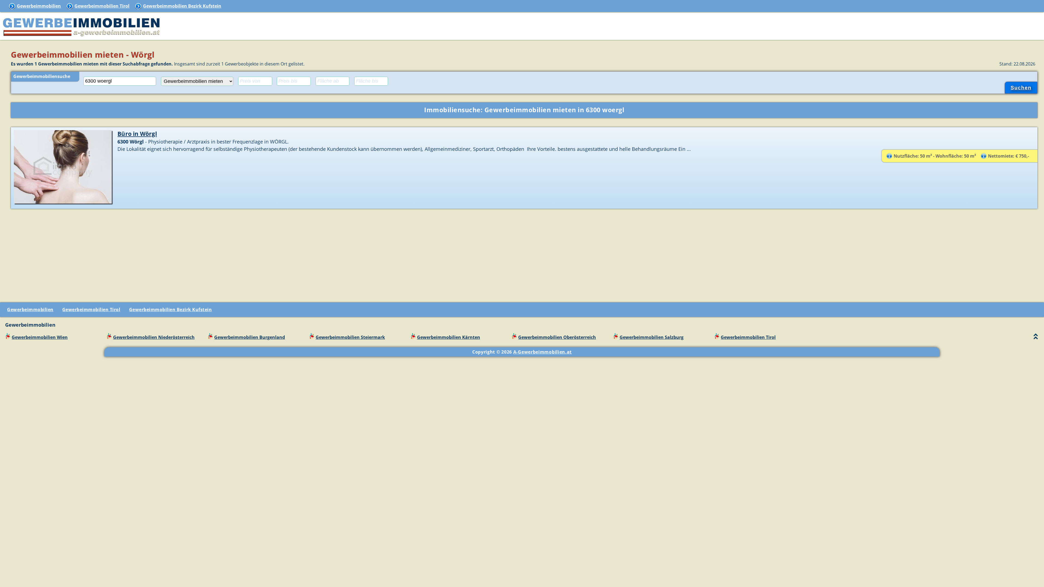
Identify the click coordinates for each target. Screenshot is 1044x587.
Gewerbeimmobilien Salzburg (651, 337)
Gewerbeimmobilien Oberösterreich (557, 337)
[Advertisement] (524, 254)
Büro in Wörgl (137, 134)
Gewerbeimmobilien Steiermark (350, 337)
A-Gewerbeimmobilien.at (542, 352)
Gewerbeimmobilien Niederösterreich (154, 337)
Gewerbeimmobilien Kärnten (448, 337)
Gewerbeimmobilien (39, 6)
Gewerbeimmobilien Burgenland (249, 337)
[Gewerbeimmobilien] (81, 37)
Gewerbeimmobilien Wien (40, 337)
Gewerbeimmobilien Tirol (101, 6)
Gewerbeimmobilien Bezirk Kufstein (182, 6)
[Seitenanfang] (1035, 337)
